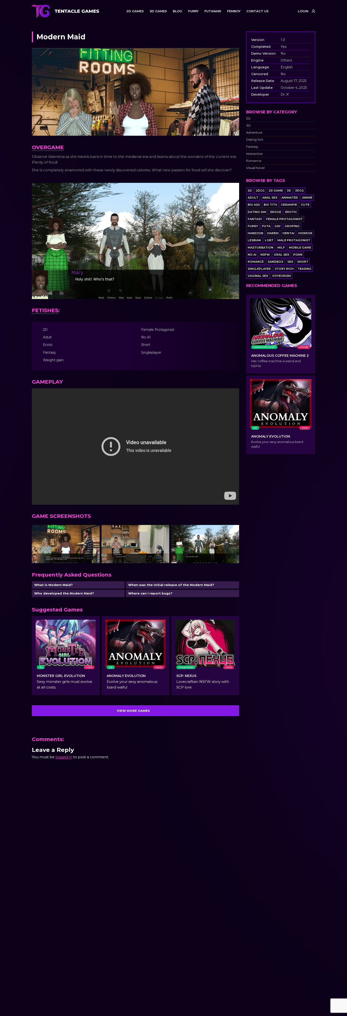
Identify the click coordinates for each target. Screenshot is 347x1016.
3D (248, 125)
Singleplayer (259, 268)
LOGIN (303, 11)
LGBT (269, 240)
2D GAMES (135, 11)
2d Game (276, 190)
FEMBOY (234, 11)
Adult (253, 197)
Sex (290, 261)
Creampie (289, 204)
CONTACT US (257, 11)
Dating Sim (254, 139)
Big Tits (270, 204)
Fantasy (252, 146)
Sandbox (275, 261)
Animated (289, 197)
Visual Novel (255, 167)
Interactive (254, 153)
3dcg (299, 190)
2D (248, 118)
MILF (281, 247)
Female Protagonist (284, 219)
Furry (253, 226)
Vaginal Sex (258, 276)
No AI (252, 254)
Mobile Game (300, 247)
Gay (278, 226)
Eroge (275, 212)
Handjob (255, 233)
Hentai (288, 233)
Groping (292, 226)
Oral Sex (281, 254)
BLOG (177, 11)
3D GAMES (158, 11)
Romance (253, 160)
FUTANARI (212, 11)
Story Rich (284, 268)
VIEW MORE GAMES (133, 711)
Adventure (254, 132)
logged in (63, 757)
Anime (307, 197)
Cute (305, 204)
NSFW (265, 254)
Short (302, 261)
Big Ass (254, 204)
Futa (266, 226)
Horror (305, 233)
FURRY (193, 11)
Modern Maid (61, 37)
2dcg (260, 190)
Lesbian (254, 240)
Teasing (304, 268)
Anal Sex (269, 197)
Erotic (291, 212)
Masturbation (260, 247)
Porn (297, 254)
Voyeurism (281, 276)
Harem (273, 233)
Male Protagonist (293, 240)
